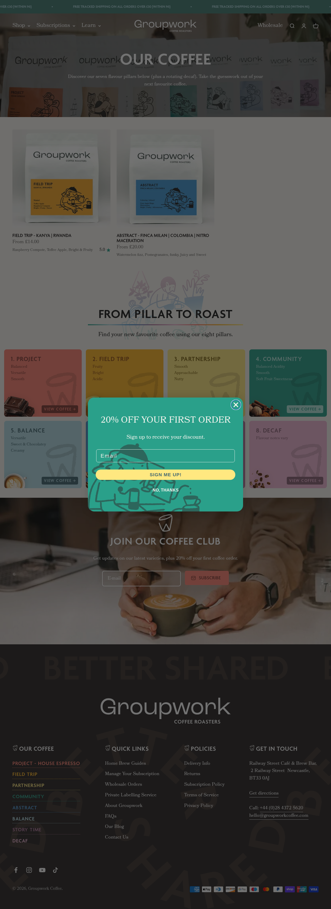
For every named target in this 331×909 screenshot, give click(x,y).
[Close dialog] (235, 404)
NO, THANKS (166, 490)
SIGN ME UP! (166, 474)
